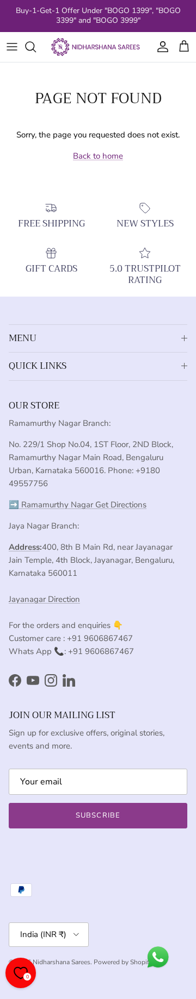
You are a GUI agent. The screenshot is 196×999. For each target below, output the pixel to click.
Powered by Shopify (123, 962)
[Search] (36, 47)
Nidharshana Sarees (61, 962)
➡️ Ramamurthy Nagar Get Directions (77, 504)
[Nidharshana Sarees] (98, 46)
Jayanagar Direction (44, 599)
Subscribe (98, 815)
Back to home (98, 155)
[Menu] (12, 47)
